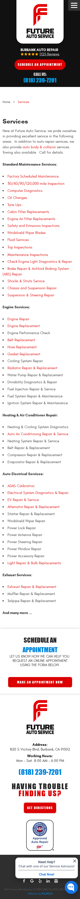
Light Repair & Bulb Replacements (34, 563)
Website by (40, 894)
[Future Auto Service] (40, 22)
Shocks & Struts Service (26, 281)
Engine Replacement (23, 326)
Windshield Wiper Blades (26, 233)
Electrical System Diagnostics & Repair (37, 493)
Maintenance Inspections (27, 255)
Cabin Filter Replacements (28, 212)
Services (23, 102)
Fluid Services (18, 240)
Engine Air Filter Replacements (31, 219)
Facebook (24, 881)
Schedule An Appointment (40, 64)
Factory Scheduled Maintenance (33, 176)
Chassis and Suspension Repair (32, 288)
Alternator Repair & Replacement (33, 507)
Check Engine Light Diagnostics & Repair (39, 262)
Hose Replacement (22, 347)
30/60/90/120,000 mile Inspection (35, 183)
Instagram (56, 881)
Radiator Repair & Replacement (32, 368)
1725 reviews (49, 54)
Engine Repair (18, 319)
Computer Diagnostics (24, 191)
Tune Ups (14, 205)
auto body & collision (39, 147)
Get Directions (40, 808)
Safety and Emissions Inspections (33, 226)
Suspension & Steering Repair (30, 295)
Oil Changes (17, 198)
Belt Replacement (21, 340)
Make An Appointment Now (40, 682)
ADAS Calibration (21, 486)
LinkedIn (48, 881)
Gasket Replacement (23, 354)
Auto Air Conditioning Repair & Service (37, 434)
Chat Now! (46, 874)
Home (6, 102)
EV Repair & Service (23, 500)
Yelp (40, 881)
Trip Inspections (19, 247)
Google (32, 881)
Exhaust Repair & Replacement (31, 587)
